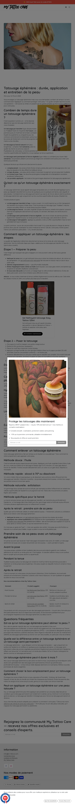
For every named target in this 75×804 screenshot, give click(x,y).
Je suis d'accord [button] (64, 801)
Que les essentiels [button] (50, 801)
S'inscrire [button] (61, 442)
